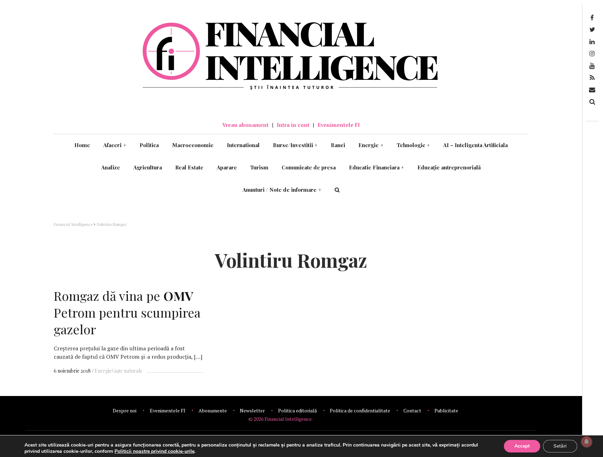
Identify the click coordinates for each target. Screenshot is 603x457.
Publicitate (446, 410)
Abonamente (213, 410)
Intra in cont (293, 124)
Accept (522, 446)
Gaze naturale (127, 370)
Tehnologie (413, 145)
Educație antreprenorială (449, 167)
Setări (560, 446)
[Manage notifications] (586, 441)
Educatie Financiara (376, 167)
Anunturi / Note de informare (282, 189)
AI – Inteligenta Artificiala (475, 145)
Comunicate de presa (309, 167)
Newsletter (252, 410)
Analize (110, 167)
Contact (412, 410)
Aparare (227, 167)
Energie (371, 145)
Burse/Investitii (295, 145)
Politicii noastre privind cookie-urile (154, 451)
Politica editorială (297, 410)
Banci (338, 145)
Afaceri (114, 145)
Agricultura (147, 167)
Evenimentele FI (339, 124)
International (243, 145)
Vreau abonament (245, 124)
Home (82, 145)
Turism (259, 167)
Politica (149, 145)
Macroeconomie (193, 145)
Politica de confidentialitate (360, 410)
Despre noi (124, 410)
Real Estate (189, 167)
